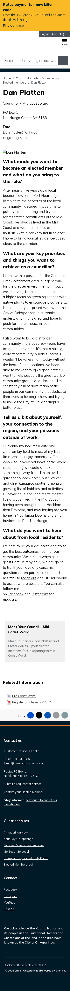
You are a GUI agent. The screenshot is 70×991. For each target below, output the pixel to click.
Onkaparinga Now (16, 832)
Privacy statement (29, 964)
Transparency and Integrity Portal (26, 858)
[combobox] (54, 34)
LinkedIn (9, 909)
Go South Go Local (16, 851)
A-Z (44, 964)
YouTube (9, 902)
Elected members (15, 82)
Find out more (13, 25)
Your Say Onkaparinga (18, 839)
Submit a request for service (23, 784)
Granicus (60, 970)
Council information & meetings (36, 78)
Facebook (16, 594)
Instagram (40, 594)
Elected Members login (19, 864)
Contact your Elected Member (23, 792)
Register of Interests (32, 702)
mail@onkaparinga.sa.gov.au (25, 763)
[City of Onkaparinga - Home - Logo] (16, 44)
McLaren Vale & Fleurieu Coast (24, 845)
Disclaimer (10, 964)
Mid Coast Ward (24, 696)
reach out (28, 578)
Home (7, 78)
